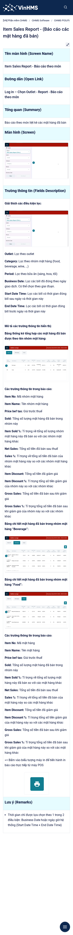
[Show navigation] (65, 927)
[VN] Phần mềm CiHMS (15, 20)
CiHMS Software (40, 20)
